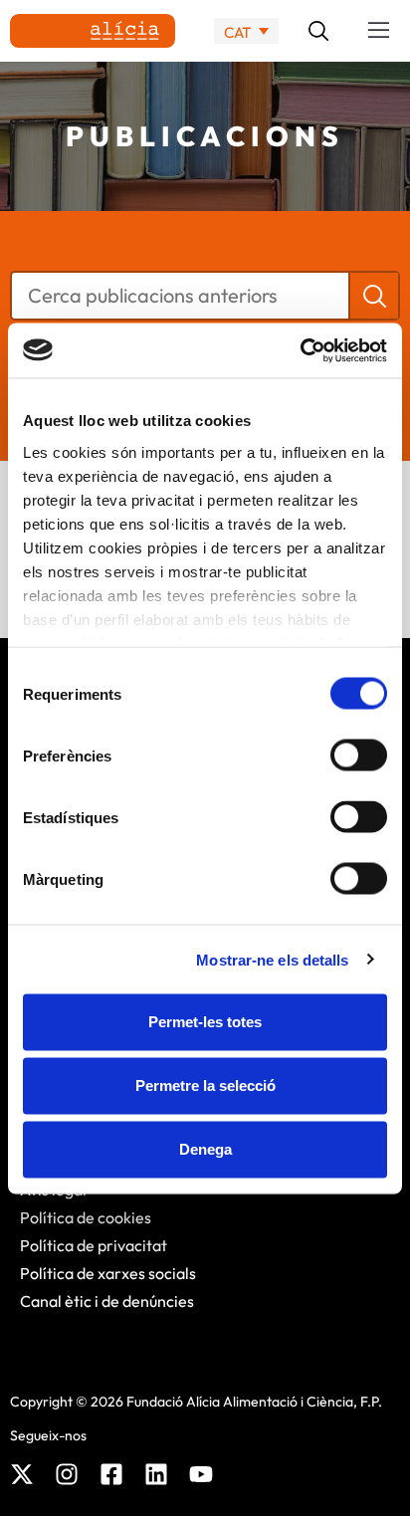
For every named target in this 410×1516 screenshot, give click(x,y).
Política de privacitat (93, 1245)
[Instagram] (67, 1474)
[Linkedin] (156, 1474)
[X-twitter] (22, 1474)
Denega (205, 1149)
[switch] (358, 755)
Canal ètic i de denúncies (107, 1301)
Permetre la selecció (205, 1085)
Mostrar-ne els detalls (272, 959)
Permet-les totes (205, 1021)
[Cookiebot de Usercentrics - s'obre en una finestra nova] (300, 350)
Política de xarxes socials (108, 1273)
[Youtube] (201, 1474)
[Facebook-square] (111, 1474)
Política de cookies (85, 1217)
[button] (379, 31)
